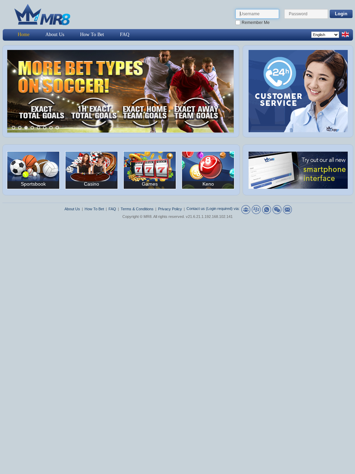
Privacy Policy (170, 209)
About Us (54, 34)
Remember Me (256, 22)
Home (23, 34)
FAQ (124, 34)
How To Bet (92, 34)
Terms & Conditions (137, 209)
